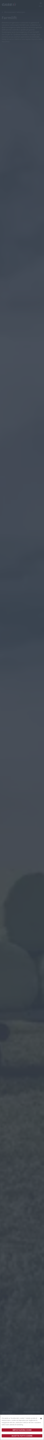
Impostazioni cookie (22, 1430)
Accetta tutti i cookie (22, 1436)
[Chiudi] (41, 1418)
